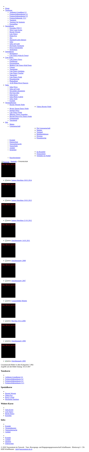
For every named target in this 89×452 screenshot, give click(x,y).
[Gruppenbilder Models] (8, 297)
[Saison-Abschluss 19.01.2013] (8, 197)
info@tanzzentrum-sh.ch (23, 449)
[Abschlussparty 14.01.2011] (8, 237)
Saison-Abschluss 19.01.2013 (21, 200)
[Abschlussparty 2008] (8, 257)
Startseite (14, 161)
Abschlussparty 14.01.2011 (20, 240)
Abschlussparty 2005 (18, 361)
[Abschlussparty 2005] (8, 357)
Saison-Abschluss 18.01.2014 (21, 180)
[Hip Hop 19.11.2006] (8, 317)
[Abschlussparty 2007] (8, 277)
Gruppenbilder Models (19, 301)
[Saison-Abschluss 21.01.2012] (8, 217)
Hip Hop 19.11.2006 (18, 321)
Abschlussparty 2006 (18, 341)
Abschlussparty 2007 (18, 281)
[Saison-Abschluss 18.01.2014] (8, 176)
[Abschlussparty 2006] (8, 337)
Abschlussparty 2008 (18, 261)
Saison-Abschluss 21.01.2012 (21, 220)
